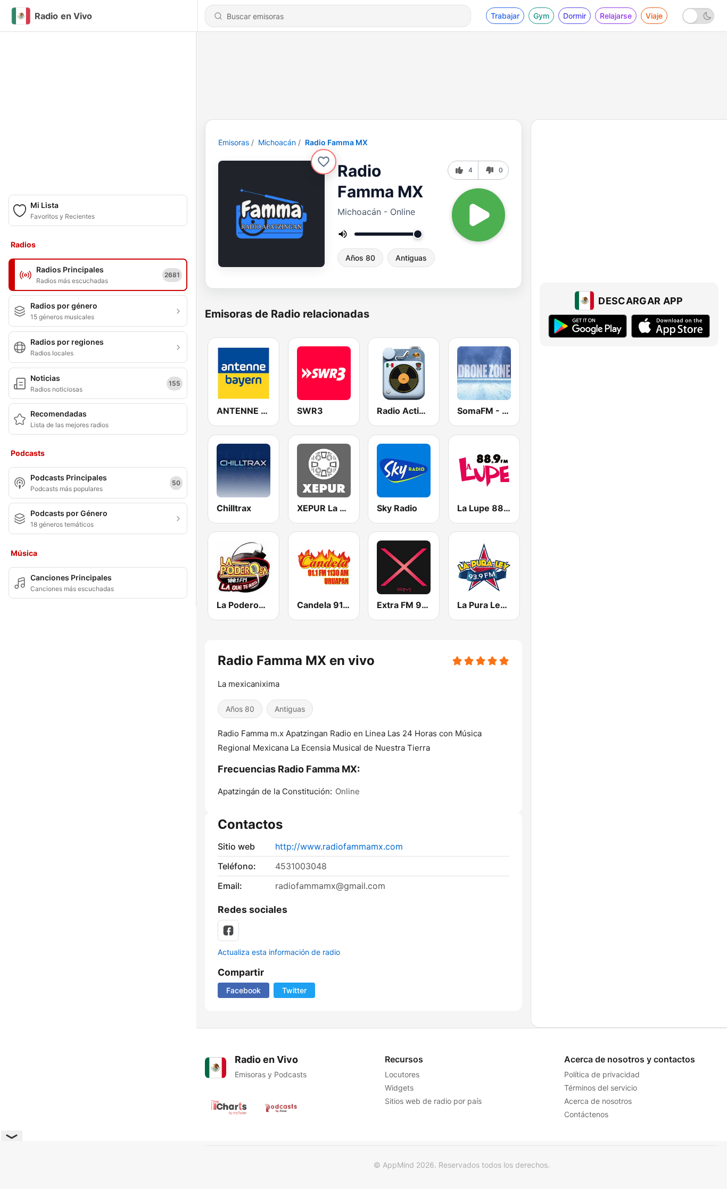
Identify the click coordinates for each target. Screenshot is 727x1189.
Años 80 (360, 257)
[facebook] (228, 930)
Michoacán (277, 142)
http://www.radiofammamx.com (339, 846)
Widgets (399, 1087)
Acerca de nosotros (598, 1100)
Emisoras (233, 142)
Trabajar (505, 15)
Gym (541, 15)
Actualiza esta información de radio (279, 952)
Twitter (294, 990)
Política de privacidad (602, 1074)
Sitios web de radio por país (433, 1100)
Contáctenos (586, 1114)
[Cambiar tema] (698, 16)
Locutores (402, 1074)
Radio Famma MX (336, 142)
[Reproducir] (478, 215)
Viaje (654, 15)
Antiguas (411, 257)
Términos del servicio (600, 1087)
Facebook (243, 990)
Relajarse (616, 15)
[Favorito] (323, 161)
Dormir (574, 15)
